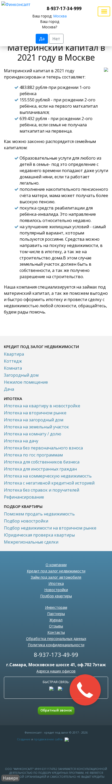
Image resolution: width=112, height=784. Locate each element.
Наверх (10, 778)
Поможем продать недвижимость (39, 514)
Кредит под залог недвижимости (56, 571)
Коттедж (13, 361)
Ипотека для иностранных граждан (40, 469)
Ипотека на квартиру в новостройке (42, 406)
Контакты (56, 632)
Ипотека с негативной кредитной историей (49, 483)
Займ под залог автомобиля (56, 577)
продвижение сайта (48, 739)
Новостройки (56, 589)
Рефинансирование (24, 497)
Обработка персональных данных (56, 638)
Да (42, 39)
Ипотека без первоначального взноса (43, 448)
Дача (9, 389)
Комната (13, 368)
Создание (23, 739)
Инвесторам (56, 607)
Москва (60, 16)
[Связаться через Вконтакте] (51, 689)
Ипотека (56, 583)
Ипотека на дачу (21, 441)
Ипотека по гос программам (33, 455)
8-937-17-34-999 (64, 8)
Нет (56, 39)
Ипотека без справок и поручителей (41, 490)
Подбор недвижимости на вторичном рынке (50, 528)
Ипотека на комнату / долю (32, 434)
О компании (56, 564)
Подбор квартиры (56, 595)
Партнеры (56, 613)
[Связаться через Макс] (60, 689)
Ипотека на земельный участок (36, 427)
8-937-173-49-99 (56, 654)
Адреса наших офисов (56, 671)
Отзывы (56, 626)
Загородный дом (21, 375)
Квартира (14, 354)
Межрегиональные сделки (31, 542)
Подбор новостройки (26, 521)
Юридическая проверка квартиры (39, 535)
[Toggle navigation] (104, 11)
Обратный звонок (56, 710)
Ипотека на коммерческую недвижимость (48, 476)
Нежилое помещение (26, 382)
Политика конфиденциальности (56, 644)
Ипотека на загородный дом (33, 420)
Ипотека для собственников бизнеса (41, 462)
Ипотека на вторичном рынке (35, 413)
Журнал (56, 619)
